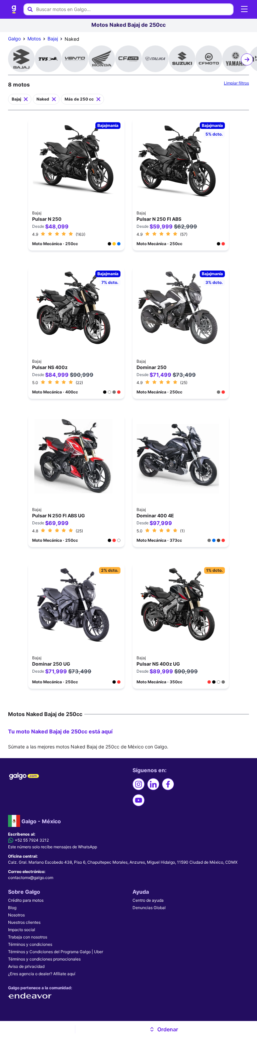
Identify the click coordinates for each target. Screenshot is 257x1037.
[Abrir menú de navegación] (244, 9)
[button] (163, 1029)
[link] (14, 9)
